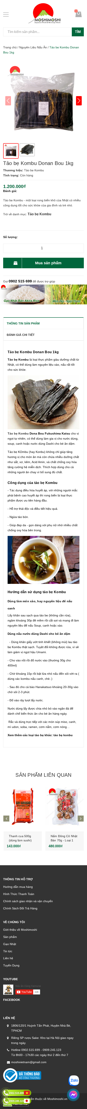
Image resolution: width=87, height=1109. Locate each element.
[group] (43, 100)
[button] (79, 100)
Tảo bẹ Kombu (39, 214)
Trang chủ (10, 47)
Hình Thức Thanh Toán (18, 894)
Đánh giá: (10, 191)
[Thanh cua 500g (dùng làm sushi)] (23, 806)
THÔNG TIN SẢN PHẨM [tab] (23, 323)
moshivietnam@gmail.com (28, 1062)
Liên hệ (8, 958)
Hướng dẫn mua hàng (18, 886)
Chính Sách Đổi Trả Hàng (20, 908)
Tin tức (7, 951)
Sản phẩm (10, 937)
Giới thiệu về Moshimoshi (20, 929)
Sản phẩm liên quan (43, 775)
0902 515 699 (20, 281)
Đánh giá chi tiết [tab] (21, 335)
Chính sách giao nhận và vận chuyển (28, 901)
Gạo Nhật (9, 944)
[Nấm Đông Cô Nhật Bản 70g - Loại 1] (64, 806)
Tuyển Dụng (11, 965)
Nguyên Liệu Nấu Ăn (33, 47)
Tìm (78, 32)
